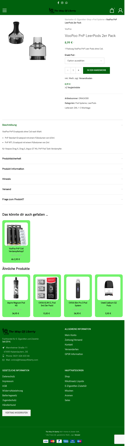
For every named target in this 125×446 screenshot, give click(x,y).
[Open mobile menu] (4, 10)
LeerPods (92, 103)
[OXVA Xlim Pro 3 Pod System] (78, 288)
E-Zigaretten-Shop (83, 19)
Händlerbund (9, 405)
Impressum (8, 381)
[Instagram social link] (62, 2)
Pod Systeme (98, 19)
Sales (67, 400)
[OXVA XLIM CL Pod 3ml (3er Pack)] (47, 288)
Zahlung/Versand (73, 340)
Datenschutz (8, 376)
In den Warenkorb (96, 70)
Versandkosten (85, 78)
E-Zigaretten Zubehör (76, 386)
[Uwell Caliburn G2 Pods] (109, 288)
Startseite (69, 19)
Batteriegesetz (9, 395)
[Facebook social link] (58, 2)
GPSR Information (74, 354)
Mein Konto (70, 335)
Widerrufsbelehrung (12, 390)
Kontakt (69, 344)
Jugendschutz (9, 400)
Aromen (69, 395)
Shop (67, 376)
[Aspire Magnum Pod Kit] (16, 288)
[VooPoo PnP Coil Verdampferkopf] (16, 234)
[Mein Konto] (120, 10)
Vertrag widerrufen (16, 413)
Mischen (69, 390)
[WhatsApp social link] (66, 2)
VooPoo (68, 29)
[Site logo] (62, 10)
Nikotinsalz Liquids (74, 381)
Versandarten (72, 349)
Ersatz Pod (69, 55)
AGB (4, 386)
